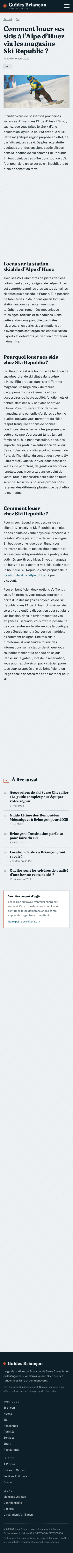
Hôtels (8, 1413)
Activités (9, 1431)
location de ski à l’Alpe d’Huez (25, 575)
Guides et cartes (14, 1470)
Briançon (9, 1407)
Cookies (9, 1508)
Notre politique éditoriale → (24, 921)
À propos (9, 1464)
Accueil (8, 19)
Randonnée (11, 1425)
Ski (17, 19)
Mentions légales (15, 1496)
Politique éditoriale (15, 1476)
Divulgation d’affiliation (18, 1514)
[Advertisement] (36, 214)
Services (9, 1437)
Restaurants (11, 1449)
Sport (7, 1443)
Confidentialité (13, 1502)
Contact (9, 1482)
